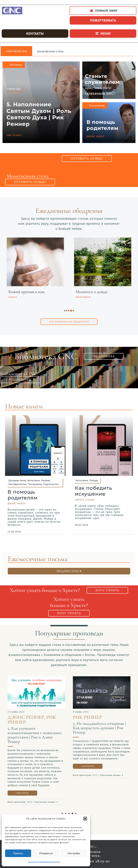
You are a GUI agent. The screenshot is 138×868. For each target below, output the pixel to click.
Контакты (35, 33)
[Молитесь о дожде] (102, 240)
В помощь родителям (102, 125)
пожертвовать (103, 20)
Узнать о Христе (47, 51)
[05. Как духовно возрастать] (102, 678)
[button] (85, 818)
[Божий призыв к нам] (35, 240)
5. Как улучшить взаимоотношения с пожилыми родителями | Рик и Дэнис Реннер (35, 735)
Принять (18, 853)
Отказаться (46, 853)
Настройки (74, 853)
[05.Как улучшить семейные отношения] (36, 678)
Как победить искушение (93, 491)
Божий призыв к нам (26, 291)
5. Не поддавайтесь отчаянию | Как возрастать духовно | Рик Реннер (99, 728)
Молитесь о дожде (92, 291)
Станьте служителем (102, 79)
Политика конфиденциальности (44, 861)
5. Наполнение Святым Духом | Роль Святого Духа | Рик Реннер (39, 114)
